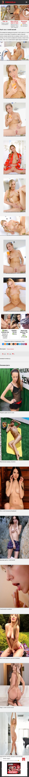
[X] (9, 344)
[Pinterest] (26, 344)
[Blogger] (11, 344)
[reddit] (15, 344)
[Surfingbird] (20, 344)
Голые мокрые (10, 349)
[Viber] (24, 344)
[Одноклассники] (5, 344)
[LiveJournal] (18, 344)
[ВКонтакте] (3, 344)
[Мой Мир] (7, 344)
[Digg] (13, 344)
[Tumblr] (22, 344)
